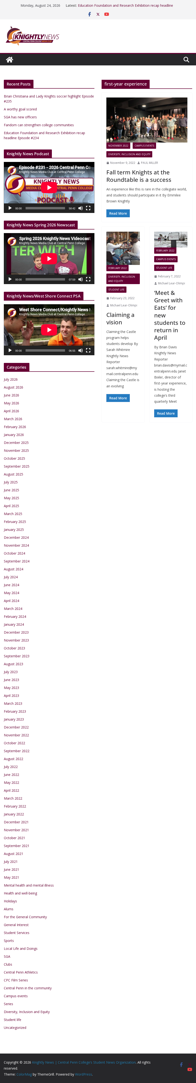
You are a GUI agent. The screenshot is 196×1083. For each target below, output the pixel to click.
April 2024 (11, 600)
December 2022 (16, 727)
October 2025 (14, 458)
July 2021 (11, 861)
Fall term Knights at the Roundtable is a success (138, 175)
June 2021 (11, 869)
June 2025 (11, 490)
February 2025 (15, 521)
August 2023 (13, 664)
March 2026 (13, 419)
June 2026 (11, 395)
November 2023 (16, 640)
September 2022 (16, 751)
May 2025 (11, 498)
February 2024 (15, 616)
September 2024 (16, 561)
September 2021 (16, 845)
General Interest (16, 925)
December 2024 (16, 537)
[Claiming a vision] (123, 248)
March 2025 (13, 513)
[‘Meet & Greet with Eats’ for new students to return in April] (171, 239)
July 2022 (11, 766)
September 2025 (16, 466)
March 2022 (13, 798)
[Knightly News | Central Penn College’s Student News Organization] (9, 59)
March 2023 (13, 703)
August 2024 (13, 569)
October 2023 (14, 648)
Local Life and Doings (21, 948)
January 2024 (14, 624)
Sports (9, 940)
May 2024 (11, 592)
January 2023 (14, 719)
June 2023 (11, 679)
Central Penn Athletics (21, 972)
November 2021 (16, 830)
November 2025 (16, 450)
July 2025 (11, 482)
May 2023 (11, 687)
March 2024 (13, 608)
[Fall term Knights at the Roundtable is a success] (146, 120)
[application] (49, 187)
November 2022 (118, 145)
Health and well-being (20, 893)
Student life (116, 289)
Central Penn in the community (28, 988)
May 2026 (11, 403)
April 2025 (11, 506)
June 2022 (11, 774)
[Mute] (80, 208)
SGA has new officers (20, 117)
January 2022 (14, 814)
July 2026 (11, 379)
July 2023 (11, 672)
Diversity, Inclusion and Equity (129, 154)
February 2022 (117, 268)
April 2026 (11, 411)
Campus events (144, 145)
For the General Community (25, 917)
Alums (8, 909)
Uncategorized (15, 1027)
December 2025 (16, 442)
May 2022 (11, 782)
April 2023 (11, 695)
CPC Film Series (16, 980)
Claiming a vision (120, 318)
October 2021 (14, 838)
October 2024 (14, 553)
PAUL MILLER (149, 163)
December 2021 (16, 822)
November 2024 (16, 545)
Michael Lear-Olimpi (123, 305)
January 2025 (14, 529)
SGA (7, 956)
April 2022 (11, 790)
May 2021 (11, 877)
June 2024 (11, 585)
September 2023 (16, 656)
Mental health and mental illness (29, 885)
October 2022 (14, 743)
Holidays (10, 901)
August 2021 (13, 853)
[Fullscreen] (88, 208)
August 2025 (13, 474)
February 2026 (15, 426)
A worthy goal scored (20, 109)
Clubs (8, 964)
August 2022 (13, 758)
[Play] (10, 208)
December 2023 (16, 632)
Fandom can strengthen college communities (39, 125)
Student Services (16, 932)
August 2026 (13, 387)
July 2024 (11, 577)
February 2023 (15, 711)
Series (8, 1004)
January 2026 (14, 434)
